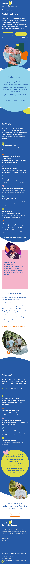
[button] (2, 561)
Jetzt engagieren (6, 388)
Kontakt (3, 543)
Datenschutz (4, 542)
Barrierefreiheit (5, 538)
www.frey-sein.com (21, 560)
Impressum (4, 540)
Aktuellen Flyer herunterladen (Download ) (13, 326)
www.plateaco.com (6, 558)
